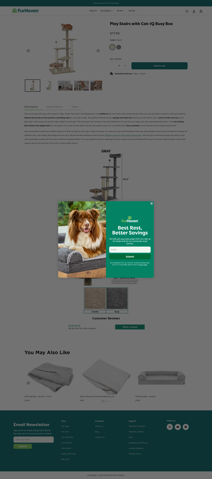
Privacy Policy (143, 264)
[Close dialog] (151, 203)
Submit (130, 256)
